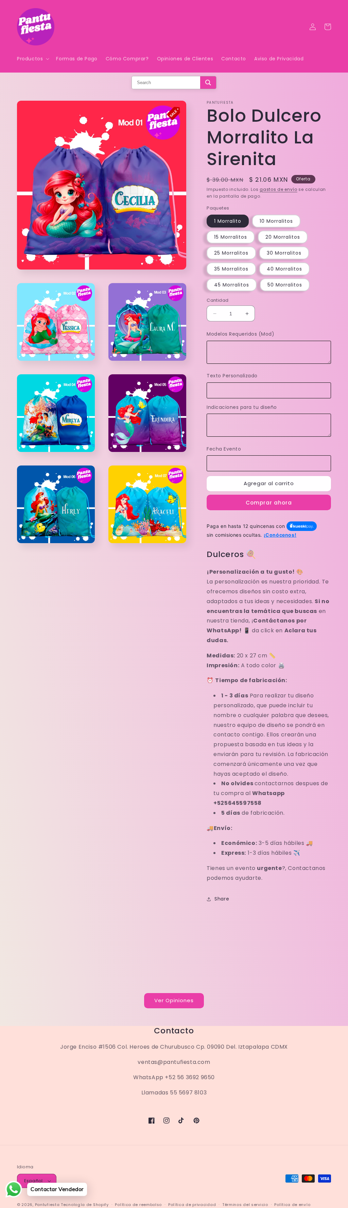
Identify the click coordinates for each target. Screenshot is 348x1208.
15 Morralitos (230, 237)
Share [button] (221, 898)
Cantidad (217, 300)
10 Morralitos (276, 221)
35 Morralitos (231, 268)
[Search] (208, 82)
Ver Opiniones (174, 1000)
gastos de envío (278, 189)
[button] (32, 59)
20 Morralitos (282, 237)
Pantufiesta (47, 1204)
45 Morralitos (231, 284)
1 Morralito (227, 221)
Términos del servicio (245, 1204)
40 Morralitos (284, 268)
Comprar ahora (269, 502)
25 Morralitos (231, 253)
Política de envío (292, 1204)
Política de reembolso (138, 1204)
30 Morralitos (284, 253)
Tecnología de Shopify (85, 1204)
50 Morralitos (284, 284)
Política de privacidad (192, 1204)
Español (33, 1180)
